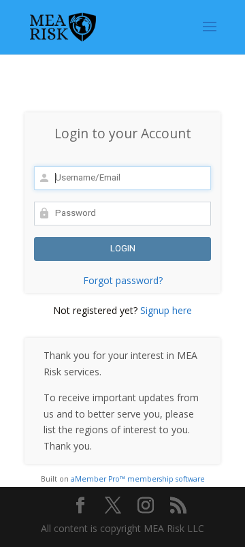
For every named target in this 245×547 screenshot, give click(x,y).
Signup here (166, 310)
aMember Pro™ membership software (138, 479)
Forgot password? (123, 280)
